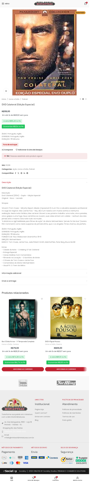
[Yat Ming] (66, 383)
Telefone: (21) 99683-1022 (15, 431)
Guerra (59, 344)
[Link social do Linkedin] (24, 173)
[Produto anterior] (80, 99)
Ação (15, 169)
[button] (23, 369)
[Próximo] (85, 99)
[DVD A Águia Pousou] (66, 318)
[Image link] (14, 404)
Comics (16, 344)
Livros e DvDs (14, 99)
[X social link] (18, 173)
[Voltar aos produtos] (83, 99)
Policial (25, 99)
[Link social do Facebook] (15, 173)
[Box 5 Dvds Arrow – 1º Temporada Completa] (23, 318)
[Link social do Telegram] (27, 173)
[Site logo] (44, 3)
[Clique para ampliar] (6, 91)
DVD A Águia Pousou (52, 341)
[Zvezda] (23, 383)
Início (4, 99)
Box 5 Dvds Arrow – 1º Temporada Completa (18, 341)
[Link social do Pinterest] (21, 173)
